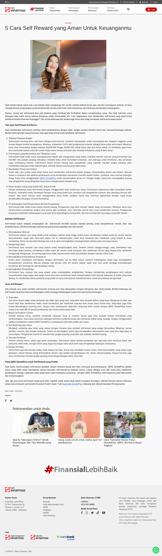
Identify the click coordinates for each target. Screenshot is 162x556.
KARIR (46, 513)
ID (6, 2)
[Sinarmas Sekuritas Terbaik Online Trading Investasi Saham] (40, 539)
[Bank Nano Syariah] (66, 541)
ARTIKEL (68, 23)
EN (10, 2)
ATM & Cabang (128, 2)
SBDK (45, 507)
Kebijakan (47, 510)
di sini (134, 523)
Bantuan (144, 2)
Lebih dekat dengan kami (53, 504)
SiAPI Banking (49, 516)
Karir (155, 2)
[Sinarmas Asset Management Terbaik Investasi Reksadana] (15, 539)
